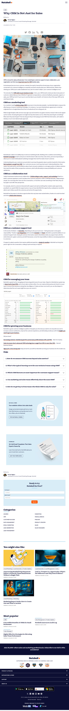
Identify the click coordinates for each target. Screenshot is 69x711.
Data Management (9, 522)
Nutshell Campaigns (9, 156)
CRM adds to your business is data (23, 93)
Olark (43, 233)
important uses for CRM (25, 82)
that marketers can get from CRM (13, 164)
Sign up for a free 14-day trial (12, 348)
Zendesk (36, 233)
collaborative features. (15, 195)
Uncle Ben (21, 231)
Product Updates (40, 522)
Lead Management (9, 530)
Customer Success (9, 519)
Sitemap (39, 699)
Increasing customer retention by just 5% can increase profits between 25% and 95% (28, 340)
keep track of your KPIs (11, 284)
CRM (5, 10)
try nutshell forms (16, 417)
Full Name (7, 490)
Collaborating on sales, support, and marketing (43, 176)
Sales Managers (40, 528)
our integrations (21, 233)
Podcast (37, 519)
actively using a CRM (21, 105)
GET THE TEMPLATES (16, 456)
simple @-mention (44, 242)
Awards (6, 514)
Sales (36, 525)
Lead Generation (9, 528)
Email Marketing (9, 525)
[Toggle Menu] (66, 2)
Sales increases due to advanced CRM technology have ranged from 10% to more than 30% (29, 343)
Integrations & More (8, 675)
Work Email (7, 495)
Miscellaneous (39, 517)
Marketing (38, 514)
